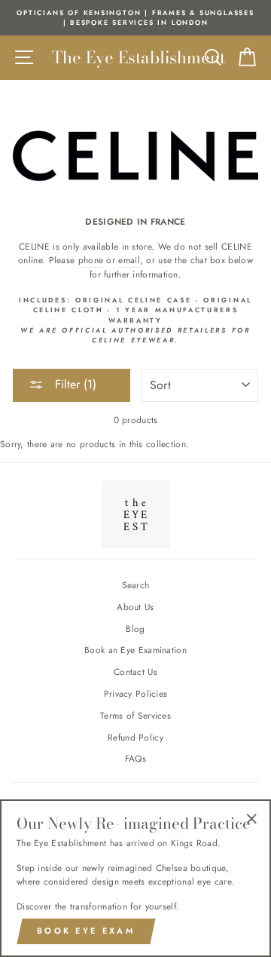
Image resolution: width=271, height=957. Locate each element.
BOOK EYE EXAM (86, 931)
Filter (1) (73, 384)
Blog (135, 628)
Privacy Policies (136, 693)
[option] (135, 18)
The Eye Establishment (138, 57)
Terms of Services (135, 715)
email (129, 259)
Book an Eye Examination (135, 649)
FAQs (135, 758)
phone (91, 259)
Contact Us (135, 671)
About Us (135, 606)
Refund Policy (135, 737)
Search (136, 584)
